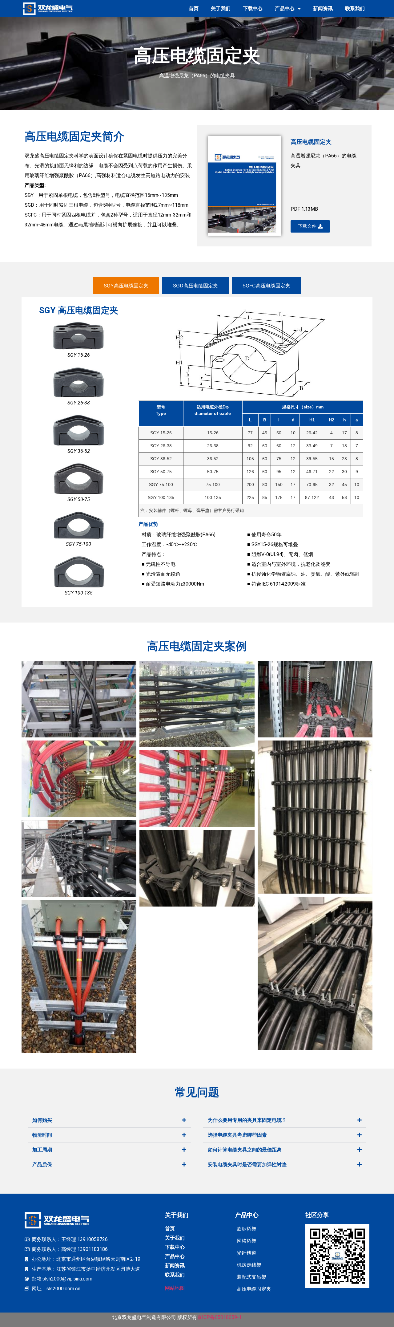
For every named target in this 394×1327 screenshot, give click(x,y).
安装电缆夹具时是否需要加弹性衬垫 (247, 1164)
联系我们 (355, 8)
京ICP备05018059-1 (219, 1317)
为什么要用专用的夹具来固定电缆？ (247, 1120)
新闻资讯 (323, 8)
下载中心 (253, 8)
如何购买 (42, 1120)
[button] (109, 1120)
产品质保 (42, 1164)
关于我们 (221, 8)
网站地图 (175, 1288)
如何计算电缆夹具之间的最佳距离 (245, 1150)
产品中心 (285, 8)
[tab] (126, 285)
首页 (194, 8)
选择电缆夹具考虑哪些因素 (237, 1135)
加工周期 (42, 1150)
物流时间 (42, 1135)
